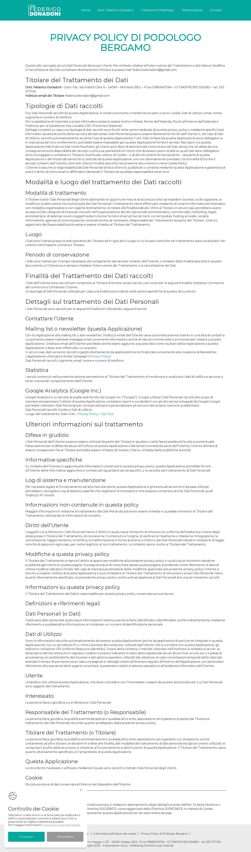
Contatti (216, 10)
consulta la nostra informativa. (61, 825)
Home (85, 10)
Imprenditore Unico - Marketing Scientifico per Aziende (138, 845)
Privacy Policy (99, 356)
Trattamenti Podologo (157, 10)
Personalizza (65, 836)
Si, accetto (26, 836)
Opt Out (107, 414)
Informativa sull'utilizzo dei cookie (114, 833)
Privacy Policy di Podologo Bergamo (164, 833)
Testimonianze (191, 10)
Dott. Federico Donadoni (116, 10)
